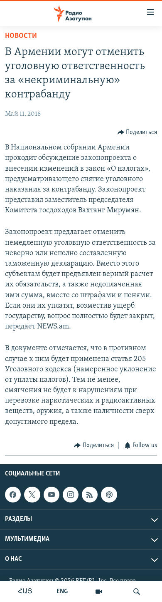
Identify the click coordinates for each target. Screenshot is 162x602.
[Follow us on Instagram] (71, 494)
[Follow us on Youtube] (51, 494)
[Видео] (98, 591)
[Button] (137, 132)
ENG (62, 591)
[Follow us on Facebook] (13, 494)
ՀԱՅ (25, 591)
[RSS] (90, 494)
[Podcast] (109, 494)
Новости (21, 36)
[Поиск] (136, 591)
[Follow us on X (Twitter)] (32, 494)
